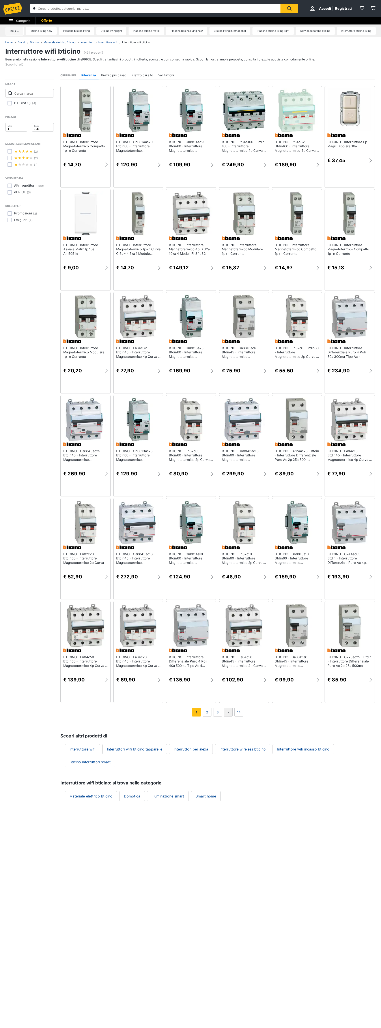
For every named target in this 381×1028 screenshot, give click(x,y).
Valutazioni (166, 75)
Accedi (325, 8)
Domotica (132, 796)
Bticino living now (41, 30)
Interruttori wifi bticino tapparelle (134, 749)
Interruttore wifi (107, 42)
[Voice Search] (34, 9)
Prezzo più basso (113, 75)
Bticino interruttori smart (90, 762)
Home (9, 42)
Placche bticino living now (186, 30)
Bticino (14, 31)
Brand (21, 42)
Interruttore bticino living (356, 30)
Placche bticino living (76, 30)
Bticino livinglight (111, 30)
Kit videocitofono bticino (315, 30)
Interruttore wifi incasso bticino (303, 749)
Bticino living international (230, 30)
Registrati (343, 8)
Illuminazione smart (168, 796)
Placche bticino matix (146, 30)
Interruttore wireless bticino (243, 749)
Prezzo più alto (142, 75)
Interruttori (86, 42)
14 (239, 712)
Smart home (206, 796)
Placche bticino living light (273, 30)
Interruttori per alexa (191, 749)
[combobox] (155, 8)
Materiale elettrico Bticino (59, 42)
